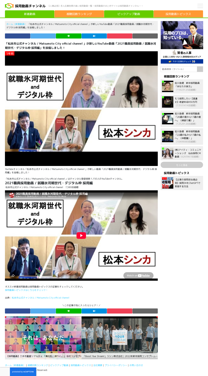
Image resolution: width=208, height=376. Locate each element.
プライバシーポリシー (116, 365)
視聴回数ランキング (38, 365)
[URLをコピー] (145, 36)
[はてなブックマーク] (94, 36)
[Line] (68, 36)
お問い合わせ (136, 365)
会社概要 (97, 365)
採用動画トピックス (81, 365)
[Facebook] (17, 36)
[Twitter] (43, 36)
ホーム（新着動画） (16, 24)
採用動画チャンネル (30, 6)
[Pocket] (119, 36)
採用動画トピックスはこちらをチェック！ (27, 290)
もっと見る (181, 165)
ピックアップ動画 (59, 365)
